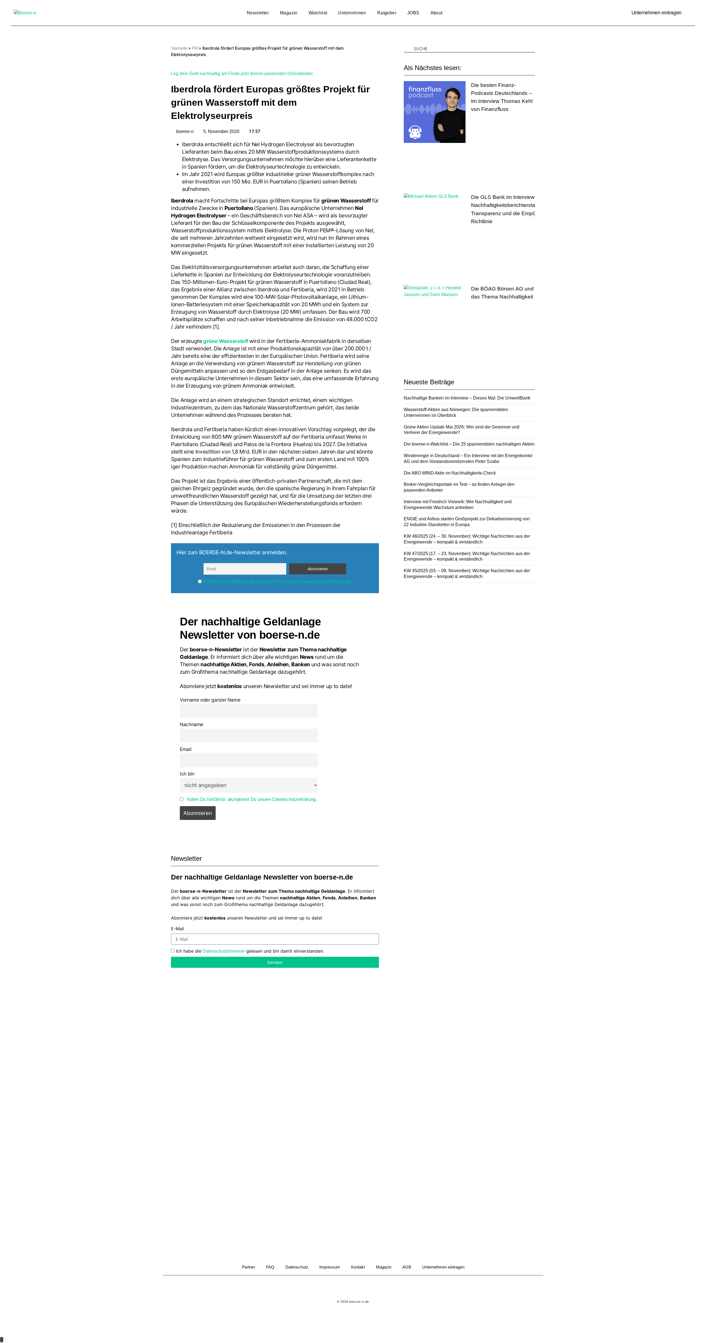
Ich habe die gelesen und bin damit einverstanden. (250, 951)
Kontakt (358, 1267)
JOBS (413, 12)
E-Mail (177, 928)
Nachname (191, 724)
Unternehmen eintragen (656, 12)
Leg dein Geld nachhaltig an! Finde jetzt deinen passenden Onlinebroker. (242, 73)
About (436, 12)
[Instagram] (361, 1288)
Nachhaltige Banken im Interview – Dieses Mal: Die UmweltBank (467, 398)
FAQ (270, 1267)
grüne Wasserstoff (225, 341)
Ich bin (187, 774)
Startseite (179, 48)
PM (195, 48)
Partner (248, 1267)
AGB (406, 1267)
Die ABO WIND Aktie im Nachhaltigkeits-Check (450, 473)
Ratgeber (386, 12)
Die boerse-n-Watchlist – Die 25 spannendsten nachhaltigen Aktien (469, 444)
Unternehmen (352, 12)
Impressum (329, 1267)
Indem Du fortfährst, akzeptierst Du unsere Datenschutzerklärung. (277, 581)
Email (185, 749)
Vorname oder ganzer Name (210, 700)
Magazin (289, 12)
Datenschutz (296, 1267)
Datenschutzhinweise (224, 951)
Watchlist (318, 12)
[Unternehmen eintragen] (688, 13)
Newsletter (258, 12)
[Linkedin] (345, 1288)
